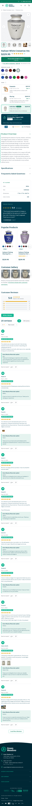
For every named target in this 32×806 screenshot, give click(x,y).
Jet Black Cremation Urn (22, 77)
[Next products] (29, 246)
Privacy (2, 798)
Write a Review (7, 315)
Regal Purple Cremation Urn (6, 70)
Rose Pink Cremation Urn (25, 77)
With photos (26, 321)
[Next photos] (29, 274)
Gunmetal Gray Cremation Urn (6, 77)
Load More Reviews (16, 731)
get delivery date (17, 119)
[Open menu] (2, 5)
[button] (3, 246)
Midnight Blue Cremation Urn (2, 77)
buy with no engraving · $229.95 (11, 63)
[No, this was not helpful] (15, 367)
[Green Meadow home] (9, 5)
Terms (6, 798)
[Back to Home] (2, 10)
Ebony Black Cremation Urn (14, 70)
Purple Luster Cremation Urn (10, 77)
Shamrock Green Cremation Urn (14, 77)
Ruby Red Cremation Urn (18, 77)
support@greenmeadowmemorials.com (13, 767)
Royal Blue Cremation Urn (2, 70)
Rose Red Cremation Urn (10, 70)
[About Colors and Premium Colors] (12, 67)
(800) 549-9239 (7, 761)
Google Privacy (16, 800)
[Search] (21, 5)
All (19, 321)
